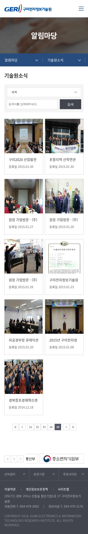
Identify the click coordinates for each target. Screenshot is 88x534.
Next (14, 459)
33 (44, 427)
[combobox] (21, 60)
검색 (70, 104)
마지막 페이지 (73, 427)
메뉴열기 (81, 8)
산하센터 (9, 474)
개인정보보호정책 (37, 489)
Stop (20, 459)
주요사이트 (70, 474)
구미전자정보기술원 (28, 8)
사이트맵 (63, 489)
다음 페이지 (66, 427)
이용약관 (10, 489)
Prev (7, 459)
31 (30, 427)
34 (51, 427)
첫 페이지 (15, 427)
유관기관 (39, 474)
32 (37, 427)
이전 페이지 (22, 427)
